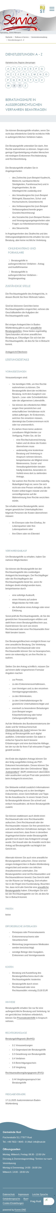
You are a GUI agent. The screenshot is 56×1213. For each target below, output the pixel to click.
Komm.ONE (20, 1210)
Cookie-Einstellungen (13, 1203)
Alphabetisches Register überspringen (20, 62)
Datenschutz (9, 1194)
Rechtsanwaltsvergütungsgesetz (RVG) (24, 1073)
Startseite (8, 37)
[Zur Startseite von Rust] (41, 9)
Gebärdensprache (11, 1199)
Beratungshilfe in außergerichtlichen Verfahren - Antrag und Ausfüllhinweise (26, 263)
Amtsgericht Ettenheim (16, 352)
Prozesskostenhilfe (26, 1018)
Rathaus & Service (22, 37)
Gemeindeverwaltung (39, 37)
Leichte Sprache (40, 1194)
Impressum (23, 1194)
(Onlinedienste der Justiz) (17, 730)
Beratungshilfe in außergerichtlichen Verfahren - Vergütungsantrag (22, 275)
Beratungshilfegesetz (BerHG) (19, 1039)
